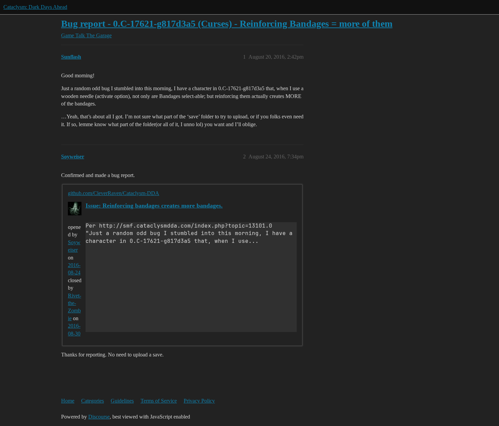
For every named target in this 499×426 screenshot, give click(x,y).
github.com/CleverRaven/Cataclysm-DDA (113, 193)
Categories (92, 401)
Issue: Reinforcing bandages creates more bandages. (154, 205)
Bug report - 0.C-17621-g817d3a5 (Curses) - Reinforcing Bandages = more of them (226, 23)
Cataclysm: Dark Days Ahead (35, 7)
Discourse (99, 417)
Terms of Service (159, 401)
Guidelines (122, 401)
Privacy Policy (199, 401)
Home (67, 401)
